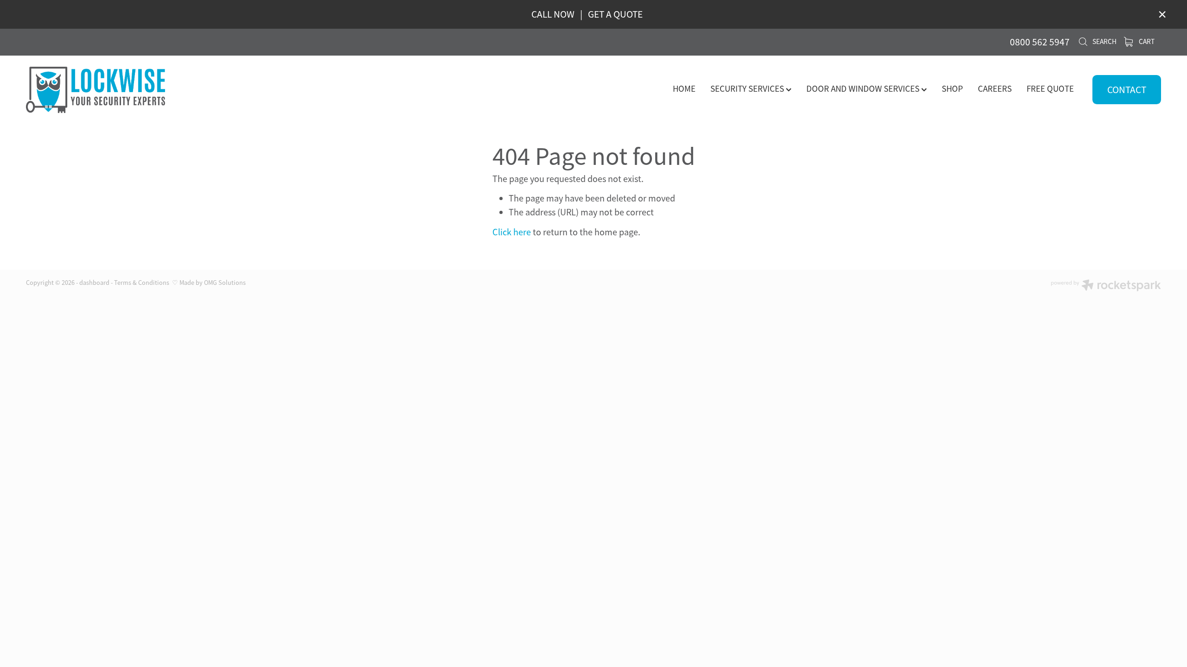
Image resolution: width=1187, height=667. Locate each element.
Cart (1146, 41)
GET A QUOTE (615, 14)
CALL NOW (552, 14)
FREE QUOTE (1050, 88)
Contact (1126, 89)
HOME (684, 88)
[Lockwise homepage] (139, 90)
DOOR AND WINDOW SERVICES (863, 88)
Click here (511, 232)
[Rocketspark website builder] (1106, 286)
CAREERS (995, 88)
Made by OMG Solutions (212, 282)
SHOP (952, 88)
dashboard (94, 282)
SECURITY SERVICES (748, 88)
